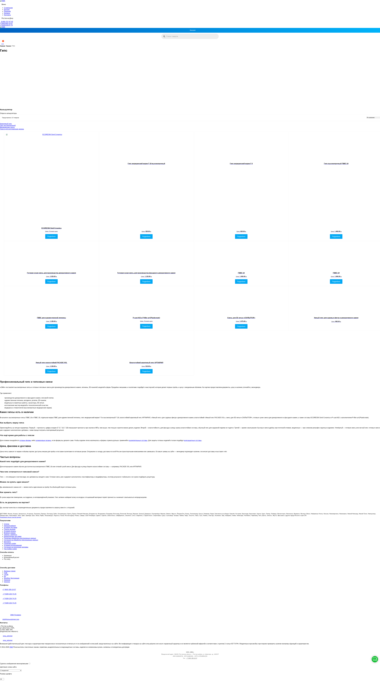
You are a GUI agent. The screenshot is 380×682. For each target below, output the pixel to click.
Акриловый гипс (6, 124)
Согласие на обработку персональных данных (21, 540)
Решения (7, 11)
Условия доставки (10, 527)
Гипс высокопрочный (8, 125)
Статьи (6, 524)
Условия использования (13, 545)
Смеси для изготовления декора (12, 129)
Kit (5, 576)
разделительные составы (138, 440)
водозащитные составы (192, 440)
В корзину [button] (336, 326)
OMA (11, 647)
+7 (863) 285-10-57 (9, 589)
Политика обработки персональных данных (20, 538)
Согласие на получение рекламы (16, 547)
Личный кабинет (10, 526)
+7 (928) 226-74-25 (9, 594)
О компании (8, 8)
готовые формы (25, 440)
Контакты (7, 15)
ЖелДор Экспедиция (11, 578)
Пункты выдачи (9, 529)
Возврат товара (10, 533)
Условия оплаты (10, 531)
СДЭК (6, 574)
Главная (2, 46)
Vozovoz (7, 582)
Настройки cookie (10, 549)
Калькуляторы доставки (12, 536)
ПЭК (5, 573)
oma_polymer (7, 636)
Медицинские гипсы (7, 127)
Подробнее (51, 236)
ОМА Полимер (15, 615)
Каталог (7, 9)
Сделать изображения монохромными (14, 663)
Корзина (7, 13)
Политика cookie (10, 543)
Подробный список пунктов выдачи (10, 517)
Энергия (7, 580)
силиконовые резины (43, 440)
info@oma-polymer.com (10, 619)
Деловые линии (9, 571)
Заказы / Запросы (10, 534)
